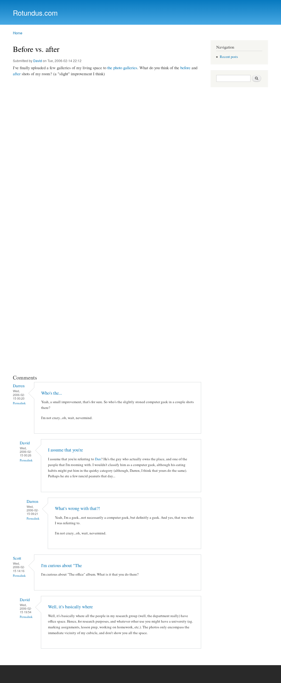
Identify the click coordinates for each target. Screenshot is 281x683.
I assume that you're (65, 450)
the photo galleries (122, 67)
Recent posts (229, 56)
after (17, 73)
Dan (98, 458)
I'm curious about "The (61, 565)
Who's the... (51, 393)
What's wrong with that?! (77, 508)
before (185, 67)
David (37, 60)
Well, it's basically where (70, 607)
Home (17, 32)
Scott (17, 558)
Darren (18, 385)
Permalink (19, 403)
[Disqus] (107, 150)
